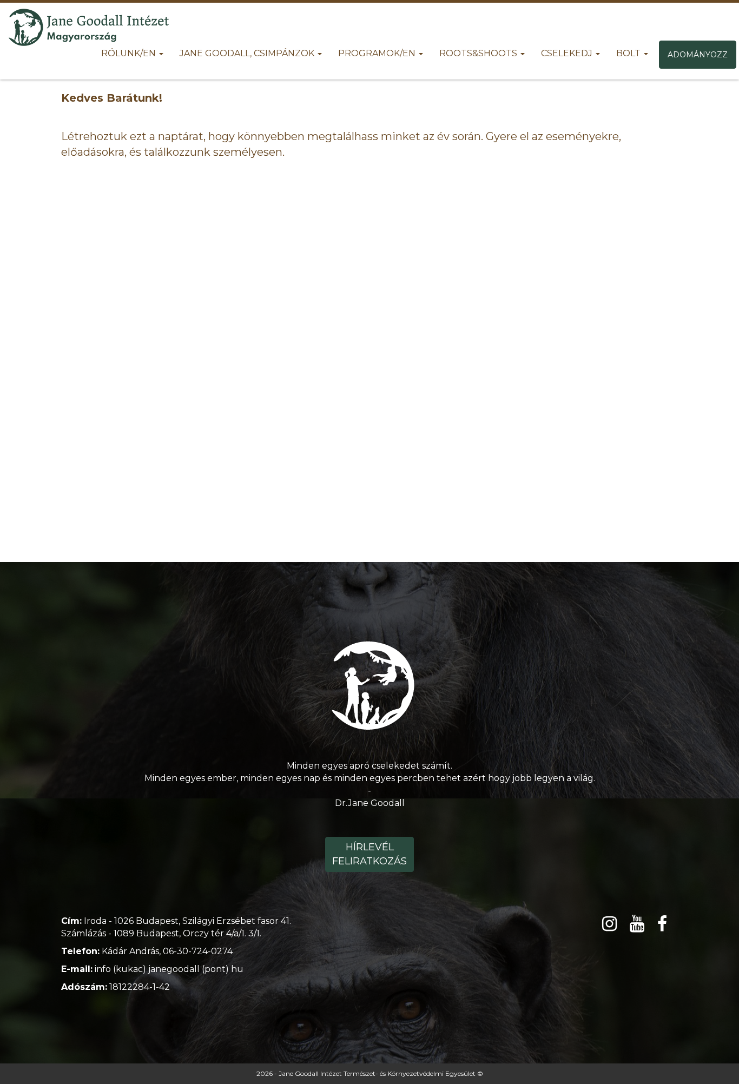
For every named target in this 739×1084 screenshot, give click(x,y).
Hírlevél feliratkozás (369, 854)
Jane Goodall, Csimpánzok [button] (248, 53)
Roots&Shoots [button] (479, 53)
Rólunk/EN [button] (129, 53)
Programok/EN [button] (378, 53)
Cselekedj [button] (568, 53)
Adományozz (698, 55)
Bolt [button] (629, 53)
